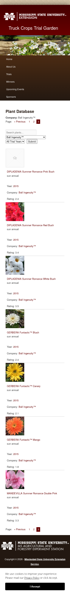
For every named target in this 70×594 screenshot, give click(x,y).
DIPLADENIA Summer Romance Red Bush (30, 225)
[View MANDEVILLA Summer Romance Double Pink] (16, 488)
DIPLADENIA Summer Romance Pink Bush (30, 171)
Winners (10, 81)
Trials (9, 74)
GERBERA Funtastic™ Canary (24, 386)
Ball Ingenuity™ (27, 192)
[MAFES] (35, 550)
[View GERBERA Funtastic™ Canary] (16, 381)
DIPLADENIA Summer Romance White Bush (31, 279)
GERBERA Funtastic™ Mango (23, 439)
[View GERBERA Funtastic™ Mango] (16, 434)
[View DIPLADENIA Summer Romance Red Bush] (16, 220)
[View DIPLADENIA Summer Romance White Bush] (16, 273)
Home (9, 59)
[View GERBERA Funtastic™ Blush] (16, 327)
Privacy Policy (31, 578)
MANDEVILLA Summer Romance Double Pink (32, 493)
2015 (15, 186)
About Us (10, 66)
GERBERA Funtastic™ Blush (23, 332)
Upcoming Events (15, 89)
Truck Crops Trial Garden (33, 27)
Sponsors (11, 96)
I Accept (35, 586)
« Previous (20, 121)
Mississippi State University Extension (35, 16)
